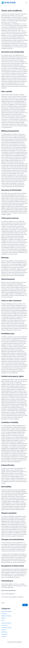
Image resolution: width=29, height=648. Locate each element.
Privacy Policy (4, 625)
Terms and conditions (6, 623)
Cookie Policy (4, 634)
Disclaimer (3, 629)
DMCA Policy (4, 632)
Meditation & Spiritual (6, 615)
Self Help (3, 618)
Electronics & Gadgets (6, 611)
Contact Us (4, 636)
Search (3, 602)
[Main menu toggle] (26, 2)
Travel (2, 620)
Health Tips (4, 613)
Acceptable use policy (6, 627)
